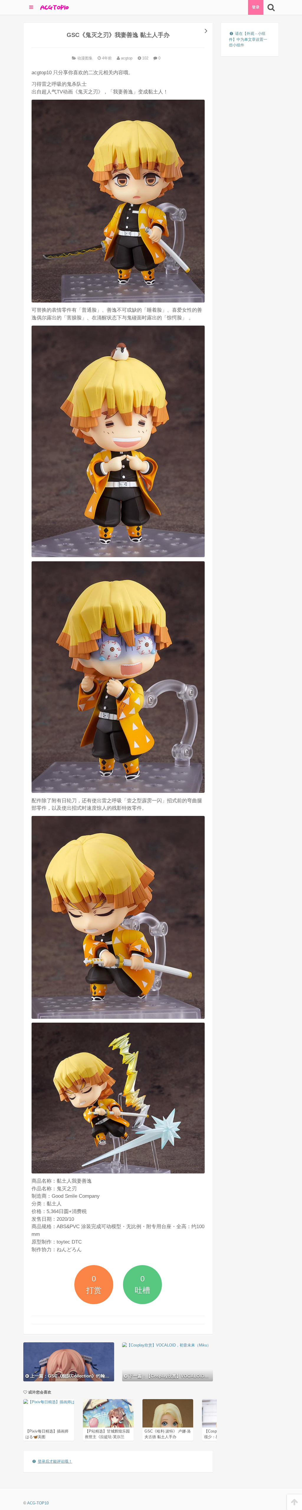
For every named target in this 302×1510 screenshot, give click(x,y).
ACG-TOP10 (38, 1503)
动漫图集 (85, 58)
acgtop (126, 58)
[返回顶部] (294, 1502)
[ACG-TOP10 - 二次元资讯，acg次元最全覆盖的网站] (54, 7)
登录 (256, 7)
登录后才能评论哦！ (55, 1461)
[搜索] (270, 7)
